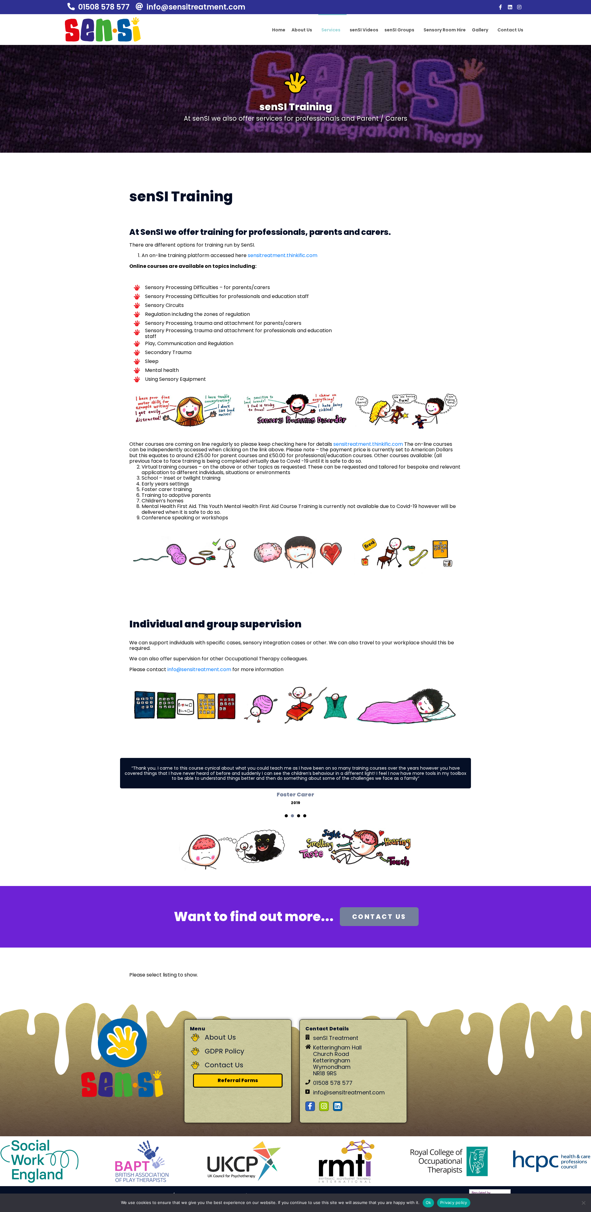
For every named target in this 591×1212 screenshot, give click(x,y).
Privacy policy (453, 1202)
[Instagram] (519, 7)
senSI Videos (364, 30)
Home (278, 30)
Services (330, 30)
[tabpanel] (295, 781)
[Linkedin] (510, 7)
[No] (583, 1203)
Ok (428, 1202)
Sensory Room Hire (445, 30)
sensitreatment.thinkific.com (282, 255)
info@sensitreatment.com (199, 669)
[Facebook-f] (501, 7)
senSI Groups (399, 30)
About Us (301, 30)
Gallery (480, 30)
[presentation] (286, 816)
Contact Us (510, 30)
